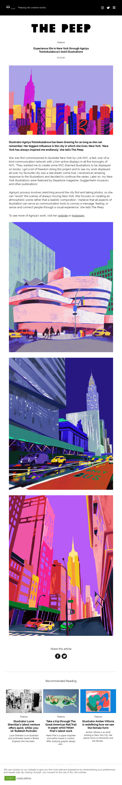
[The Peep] (61, 28)
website (63, 215)
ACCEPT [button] (10, 778)
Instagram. (78, 215)
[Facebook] (57, 657)
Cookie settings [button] (23, 778)
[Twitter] (64, 657)
